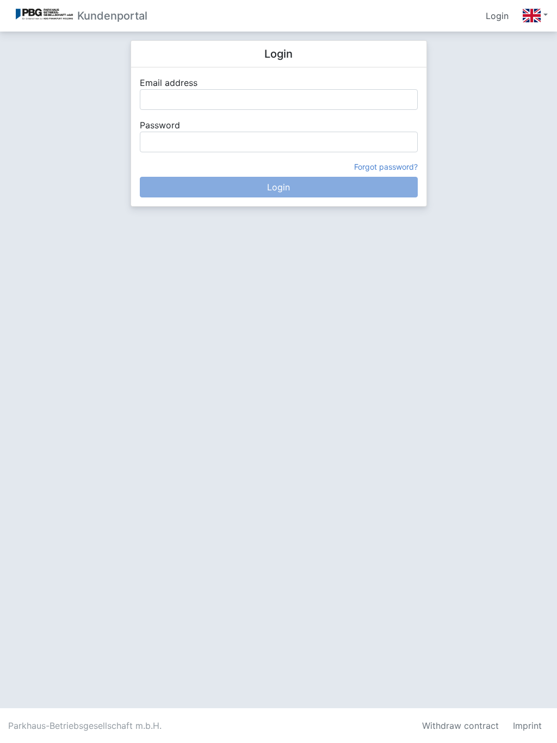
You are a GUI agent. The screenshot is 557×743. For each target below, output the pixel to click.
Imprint (527, 725)
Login (497, 15)
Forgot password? (386, 166)
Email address (168, 82)
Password (160, 125)
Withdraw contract (460, 725)
